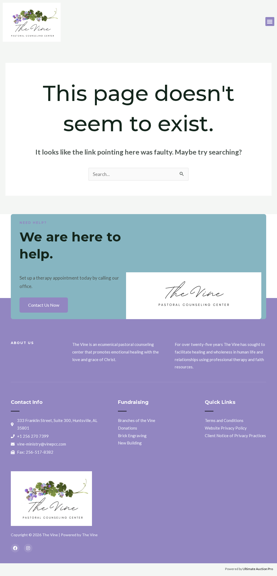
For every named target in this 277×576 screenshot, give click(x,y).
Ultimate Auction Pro (258, 569)
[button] (269, 21)
